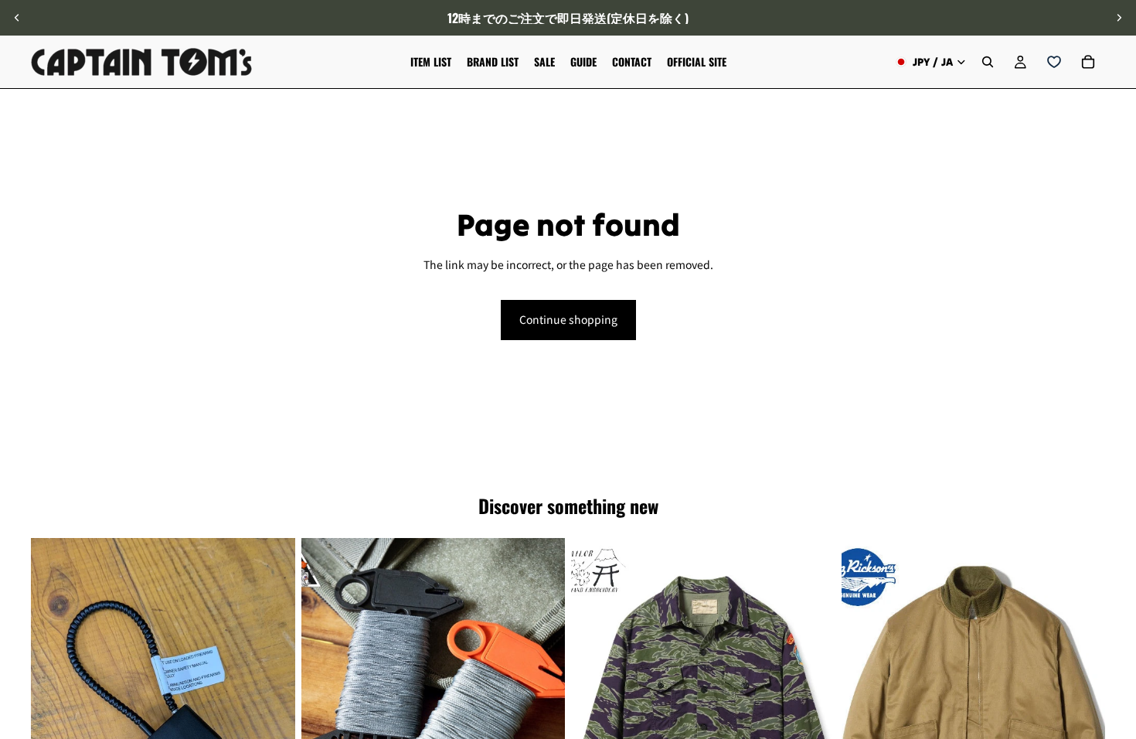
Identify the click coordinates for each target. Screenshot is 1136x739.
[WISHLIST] (1054, 62)
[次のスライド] (1119, 18)
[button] (1115, 608)
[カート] (1088, 62)
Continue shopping (568, 319)
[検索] (988, 62)
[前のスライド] (17, 18)
